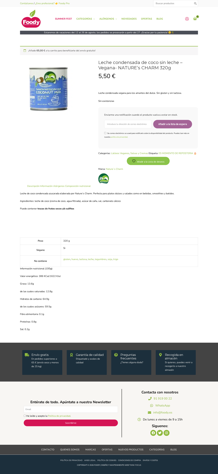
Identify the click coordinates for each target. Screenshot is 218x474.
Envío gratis (40, 355)
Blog (173, 449)
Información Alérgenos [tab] (52, 186)
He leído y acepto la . (48, 416)
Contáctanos (26, 3)
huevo (74, 259)
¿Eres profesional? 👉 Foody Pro (52, 3)
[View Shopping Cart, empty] (195, 19)
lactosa (83, 259)
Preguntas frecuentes (128, 356)
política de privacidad (119, 137)
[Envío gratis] (27, 355)
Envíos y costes (150, 460)
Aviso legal (90, 460)
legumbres (100, 259)
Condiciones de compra (129, 460)
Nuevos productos (130, 449)
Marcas (90, 449)
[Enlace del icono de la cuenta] (187, 19)
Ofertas (107, 449)
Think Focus (135, 465)
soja (110, 259)
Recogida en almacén (174, 356)
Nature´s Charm (114, 169)
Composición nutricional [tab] (78, 186)
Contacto (47, 449)
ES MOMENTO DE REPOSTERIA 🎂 (178, 153)
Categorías (156, 449)
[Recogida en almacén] (160, 355)
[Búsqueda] (195, 3)
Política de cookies (106, 460)
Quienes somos (69, 449)
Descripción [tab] (33, 186)
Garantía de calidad (90, 355)
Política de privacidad (59, 416)
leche (91, 259)
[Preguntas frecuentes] (116, 355)
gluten (66, 259)
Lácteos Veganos (120, 153)
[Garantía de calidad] (71, 355)
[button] (93, 18)
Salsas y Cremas (139, 153)
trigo (115, 259)
